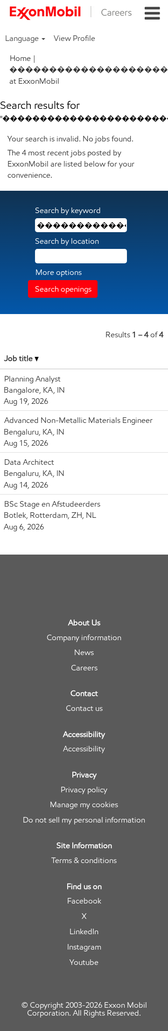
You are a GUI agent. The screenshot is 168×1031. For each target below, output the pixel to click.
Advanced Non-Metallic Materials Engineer (78, 420)
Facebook (84, 901)
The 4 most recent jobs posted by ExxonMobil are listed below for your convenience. (70, 164)
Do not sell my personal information (84, 820)
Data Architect (29, 462)
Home (20, 58)
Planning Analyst (32, 378)
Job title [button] (19, 358)
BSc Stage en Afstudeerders (52, 504)
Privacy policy (84, 789)
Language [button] (23, 38)
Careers (84, 667)
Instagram (84, 947)
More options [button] (58, 272)
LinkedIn (84, 931)
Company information (84, 637)
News (84, 652)
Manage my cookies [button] (84, 804)
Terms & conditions (84, 860)
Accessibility (84, 748)
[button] (152, 13)
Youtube (84, 962)
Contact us (84, 708)
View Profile (74, 38)
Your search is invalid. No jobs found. (70, 138)
